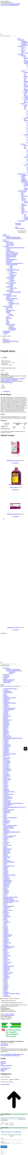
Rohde (5, 919)
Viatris (5, 979)
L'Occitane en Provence (9, 835)
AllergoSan (6, 699)
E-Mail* (2, 1141)
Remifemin (6, 912)
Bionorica (6, 731)
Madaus (5, 847)
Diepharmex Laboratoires (9, 753)
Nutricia (5, 873)
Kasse (23, 228)
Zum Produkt (15, 462)
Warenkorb (18, 224)
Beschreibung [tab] (6, 391)
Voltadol (5, 987)
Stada (5, 949)
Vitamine (11, 673)
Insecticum (6, 822)
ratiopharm (6, 907)
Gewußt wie (6, 802)
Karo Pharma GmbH (8, 828)
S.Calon (5, 920)
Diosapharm (6, 755)
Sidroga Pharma (7, 934)
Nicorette (5, 867)
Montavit (6, 858)
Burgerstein (6, 739)
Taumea (5, 958)
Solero (5, 944)
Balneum (5, 717)
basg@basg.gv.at (4, 1045)
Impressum (3, 1061)
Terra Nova (6, 963)
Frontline (5, 792)
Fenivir (5, 787)
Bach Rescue (7, 716)
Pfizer (5, 895)
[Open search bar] (1, 34)
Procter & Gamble (8, 902)
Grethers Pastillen (7, 804)
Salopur (5, 923)
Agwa (5, 693)
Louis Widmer (7, 845)
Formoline (6, 789)
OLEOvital (6, 878)
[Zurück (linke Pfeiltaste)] (1, 1151)
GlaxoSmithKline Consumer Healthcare (13, 803)
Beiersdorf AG (7, 719)
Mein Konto (18, 223)
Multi (5, 859)
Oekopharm (6, 877)
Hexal (5, 818)
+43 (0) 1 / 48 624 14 (9, 1014)
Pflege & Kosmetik (7, 681)
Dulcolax (5, 773)
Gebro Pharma (7, 796)
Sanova (5, 931)
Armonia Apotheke (8, 382)
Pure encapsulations (8, 906)
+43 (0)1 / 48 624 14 (5, 5)
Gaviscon (6, 795)
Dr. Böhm (6, 760)
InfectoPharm (6, 821)
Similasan (6, 938)
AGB (2, 1064)
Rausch (5, 908)
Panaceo (5, 888)
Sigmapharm (7, 936)
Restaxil (5, 914)
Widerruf (3, 1070)
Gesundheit (6, 677)
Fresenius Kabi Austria (9, 791)
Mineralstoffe (12, 672)
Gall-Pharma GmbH (8, 794)
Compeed (6, 747)
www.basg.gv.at (4, 1044)
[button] (13, 376)
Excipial (5, 785)
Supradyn (6, 953)
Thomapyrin (6, 968)
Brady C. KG (6, 735)
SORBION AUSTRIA (9, 946)
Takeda (5, 954)
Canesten (5, 740)
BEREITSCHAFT (14, 5)
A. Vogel (5, 689)
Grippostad (6, 805)
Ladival (5, 838)
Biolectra (5, 730)
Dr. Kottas (6, 765)
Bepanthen (6, 721)
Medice (5, 854)
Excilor (5, 783)
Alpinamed (6, 701)
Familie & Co (6, 674)
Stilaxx (5, 950)
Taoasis (5, 957)
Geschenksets (6, 675)
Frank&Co (6, 790)
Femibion (6, 786)
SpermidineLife (7, 947)
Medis (5, 855)
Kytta (5, 834)
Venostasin (6, 976)
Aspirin (5, 712)
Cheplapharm (6, 744)
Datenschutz (3, 1063)
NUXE (5, 876)
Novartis (5, 871)
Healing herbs (7, 812)
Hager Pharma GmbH (8, 809)
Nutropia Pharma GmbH (9, 875)
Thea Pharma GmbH (8, 966)
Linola (5, 843)
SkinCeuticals (7, 942)
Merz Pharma (6, 856)
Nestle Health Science (8, 865)
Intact (5, 824)
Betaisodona (6, 723)
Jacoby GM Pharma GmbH (10, 825)
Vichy (5, 981)
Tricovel (5, 971)
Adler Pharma (7, 691)
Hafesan (5, 808)
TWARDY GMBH (8, 972)
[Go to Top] (14, 1112)
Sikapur (5, 937)
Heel (5, 815)
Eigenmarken (6, 668)
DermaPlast (6, 749)
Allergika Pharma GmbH (9, 697)
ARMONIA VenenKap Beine (14, 514)
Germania (6, 799)
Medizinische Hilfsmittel (9, 679)
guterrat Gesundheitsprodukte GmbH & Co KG (14, 807)
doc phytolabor (7, 757)
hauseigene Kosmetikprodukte (13, 669)
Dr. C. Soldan (7, 761)
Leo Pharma (6, 842)
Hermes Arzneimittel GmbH (10, 817)
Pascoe (5, 889)
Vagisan (5, 975)
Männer (5, 678)
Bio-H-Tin (6, 725)
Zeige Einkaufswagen (18, 227)
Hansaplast (6, 811)
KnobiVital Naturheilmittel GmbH (11, 832)
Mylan (5, 863)
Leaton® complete (13, 487)
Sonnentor (6, 945)
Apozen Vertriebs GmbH (9, 708)
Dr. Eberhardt (6, 762)
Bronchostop (7, 736)
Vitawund (6, 985)
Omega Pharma (7, 880)
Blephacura (6, 732)
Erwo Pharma (7, 778)
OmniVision (6, 884)
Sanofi (5, 927)
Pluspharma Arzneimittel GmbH (11, 901)
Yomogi (5, 994)
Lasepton (5, 839)
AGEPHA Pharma (8, 692)
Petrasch (5, 893)
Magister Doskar (7, 848)
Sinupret (5, 941)
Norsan (5, 869)
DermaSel (6, 751)
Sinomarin (6, 940)
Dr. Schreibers (7, 770)
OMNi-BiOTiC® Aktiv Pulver (14, 460)
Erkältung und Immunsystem (12, 378)
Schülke (5, 932)
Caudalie (5, 742)
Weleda (5, 988)
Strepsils (5, 951)
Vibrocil (5, 980)
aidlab (5, 695)
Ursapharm (6, 974)
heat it (5, 813)
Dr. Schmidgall (7, 769)
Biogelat (5, 727)
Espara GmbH (7, 779)
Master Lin (6, 851)
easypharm (6, 774)
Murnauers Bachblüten (9, 861)
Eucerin (5, 782)
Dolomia (6, 759)
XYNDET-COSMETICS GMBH (11, 993)
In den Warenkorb (4, 374)
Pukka (5, 904)
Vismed (5, 983)
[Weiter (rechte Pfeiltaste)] (2, 1151)
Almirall (5, 700)
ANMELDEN (3, 1146)
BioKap (5, 729)
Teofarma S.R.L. (7, 962)
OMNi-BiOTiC (7, 881)
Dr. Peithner (6, 768)
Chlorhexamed (7, 746)
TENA (5, 961)
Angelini (5, 704)
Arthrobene (6, 710)
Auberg (5, 713)
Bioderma (6, 726)
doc (4, 756)
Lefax (5, 841)
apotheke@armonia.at (9, 1015)
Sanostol (5, 929)
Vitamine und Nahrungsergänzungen (9, 380)
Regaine (5, 911)
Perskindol (6, 891)
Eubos (5, 781)
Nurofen (5, 872)
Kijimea (5, 829)
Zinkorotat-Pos (7, 996)
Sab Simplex (6, 921)
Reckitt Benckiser (7, 910)
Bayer (5, 718)
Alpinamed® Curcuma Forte (13, 627)
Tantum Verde (7, 955)
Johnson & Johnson (8, 826)
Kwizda (5, 833)
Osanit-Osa (6, 886)
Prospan (5, 903)
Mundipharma (7, 860)
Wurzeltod (6, 992)
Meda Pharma (7, 852)
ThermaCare (6, 967)
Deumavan (6, 752)
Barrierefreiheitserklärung (6, 1065)
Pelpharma (6, 890)
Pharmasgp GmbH (8, 898)
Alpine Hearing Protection (9, 703)
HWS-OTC (6, 820)
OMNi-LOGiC (7, 882)
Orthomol (6, 885)
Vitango (5, 984)
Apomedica (6, 705)
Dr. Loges (6, 766)
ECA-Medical (7, 775)
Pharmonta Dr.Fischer (8, 899)
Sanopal (5, 928)
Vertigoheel (6, 977)
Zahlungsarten (4, 1069)
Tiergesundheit (6, 682)
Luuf (5, 846)
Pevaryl (5, 894)
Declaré (5, 748)
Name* (2, 1138)
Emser (5, 777)
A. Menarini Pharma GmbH (10, 688)
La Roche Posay (7, 837)
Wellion (5, 989)
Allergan (5, 696)
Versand (5, 363)
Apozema (6, 706)
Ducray (5, 772)
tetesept (5, 964)
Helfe (5, 816)
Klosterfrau (6, 830)
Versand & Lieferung (5, 1068)
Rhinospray (6, 915)
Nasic (5, 864)
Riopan (5, 918)
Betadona (6, 722)
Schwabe (5, 933)
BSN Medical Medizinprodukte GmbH (12, 738)
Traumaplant (6, 970)
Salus (5, 924)
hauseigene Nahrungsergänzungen (14, 670)
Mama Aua (6, 850)
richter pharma (7, 916)
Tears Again (6, 959)
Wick (5, 990)
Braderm (5, 734)
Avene (5, 714)
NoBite (5, 868)
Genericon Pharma (8, 798)
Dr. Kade (5, 764)
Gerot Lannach (7, 800)
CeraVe (5, 743)
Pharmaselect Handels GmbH (10, 897)
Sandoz (5, 925)
